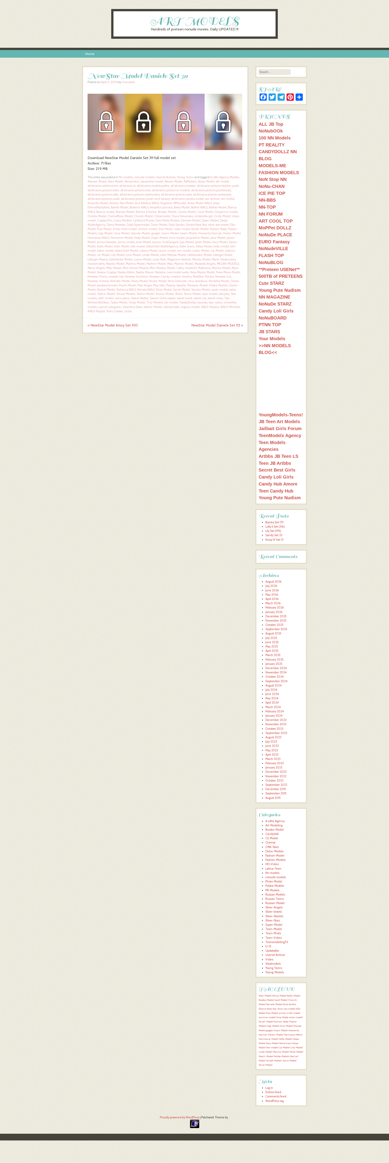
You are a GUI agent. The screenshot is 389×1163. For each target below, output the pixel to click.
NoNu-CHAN (272, 186)
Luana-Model (142, 259)
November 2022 (275, 776)
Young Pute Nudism (280, 290)
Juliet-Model (203, 242)
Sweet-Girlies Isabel (162, 298)
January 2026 (274, 612)
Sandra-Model (200, 289)
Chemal (270, 842)
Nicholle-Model (120, 281)
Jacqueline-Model (197, 237)
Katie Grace (187, 246)
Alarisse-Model (97, 181)
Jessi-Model (143, 242)
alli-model (222, 181)
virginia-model (190, 307)
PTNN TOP (270, 324)
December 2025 (276, 616)
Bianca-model (105, 212)
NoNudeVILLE (273, 248)
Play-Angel (145, 285)
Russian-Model (275, 903)
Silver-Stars (272, 920)
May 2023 (271, 750)
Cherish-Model (143, 216)
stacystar (224, 294)
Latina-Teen (273, 868)
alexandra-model (151, 181)
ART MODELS (194, 21)
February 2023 (274, 763)
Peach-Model (127, 285)
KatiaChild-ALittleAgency (162, 246)
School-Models (125, 294)
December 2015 (275, 789)
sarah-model (219, 289)
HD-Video (272, 864)
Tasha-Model (118, 302)
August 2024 (273, 685)
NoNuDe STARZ (275, 303)
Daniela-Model (190, 220)
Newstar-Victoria (98, 281)
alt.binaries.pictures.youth (104, 199)
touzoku (202, 302)
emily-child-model (125, 229)
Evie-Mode (165, 229)
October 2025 (274, 625)
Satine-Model (106, 294)
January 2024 (274, 715)
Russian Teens (274, 899)
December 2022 (276, 771)
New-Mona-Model (228, 272)
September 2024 (276, 681)
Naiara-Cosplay (106, 272)
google (155, 233)
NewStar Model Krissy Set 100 (113, 325)
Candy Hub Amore (278, 483)
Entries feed (273, 1092)
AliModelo (190, 181)
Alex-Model (115, 181)
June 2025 (272, 642)
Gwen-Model (188, 233)
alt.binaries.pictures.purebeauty (211, 190)
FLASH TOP (271, 255)
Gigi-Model (105, 233)
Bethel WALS (199, 207)
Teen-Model (273, 929)
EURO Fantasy (274, 241)
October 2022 (274, 780)
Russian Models (275, 894)
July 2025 (271, 638)
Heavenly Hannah (210, 233)
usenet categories (109, 307)
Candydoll (271, 834)
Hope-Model (159, 237)
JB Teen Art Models (279, 421)
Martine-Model (156, 263)
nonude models (144, 177)
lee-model (184, 250)
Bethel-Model (218, 207)
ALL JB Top (271, 124)
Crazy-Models (122, 220)
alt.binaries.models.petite (153, 185)
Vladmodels (273, 963)
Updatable (272, 950)
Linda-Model (150, 255)
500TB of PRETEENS (281, 276)
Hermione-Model (121, 237)
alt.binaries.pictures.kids (135, 190)
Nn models (126, 177)
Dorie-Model (159, 224)
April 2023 (271, 754)
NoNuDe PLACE (275, 234)
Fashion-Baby (218, 229)
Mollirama (204, 268)
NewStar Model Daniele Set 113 (217, 325)
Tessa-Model (137, 302)
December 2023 (276, 720)
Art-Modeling (274, 825)
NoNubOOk (271, 130)
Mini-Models (158, 268)
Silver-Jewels (273, 911)
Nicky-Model (139, 281)
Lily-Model (118, 255)
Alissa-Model (206, 181)
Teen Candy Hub (276, 490)
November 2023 (275, 724)
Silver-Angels (274, 907)
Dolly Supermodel (138, 224)
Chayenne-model (226, 212)
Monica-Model (221, 268)
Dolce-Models (274, 851)
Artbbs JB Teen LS (278, 456)
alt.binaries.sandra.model (187, 199)
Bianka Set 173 (274, 522)
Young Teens (185, 177)
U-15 (268, 946)
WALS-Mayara (210, 307)
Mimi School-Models (135, 268)
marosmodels (96, 263)
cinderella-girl (203, 216)
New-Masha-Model (202, 272)
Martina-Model (135, 263)
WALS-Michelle (230, 307)
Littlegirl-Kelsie (222, 255)
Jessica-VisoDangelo (165, 242)
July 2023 (271, 741)
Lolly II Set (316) (275, 526)
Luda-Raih (159, 259)
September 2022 (276, 785)
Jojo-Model (187, 242)
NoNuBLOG (271, 262)
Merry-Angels (96, 268)
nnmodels (128, 82)
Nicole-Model (158, 281)
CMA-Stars (272, 847)
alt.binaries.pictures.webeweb (212, 194)
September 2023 (276, 733)
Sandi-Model (181, 289)
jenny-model (126, 242)
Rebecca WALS (126, 289)
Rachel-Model (106, 289)
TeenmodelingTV (276, 942)
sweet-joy (200, 298)
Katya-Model (204, 246)
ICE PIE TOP (272, 193)
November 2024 (276, 672)
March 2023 (272, 759)
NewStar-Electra (203, 276)
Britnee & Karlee (146, 212)
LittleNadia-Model (121, 259)
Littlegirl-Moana (98, 259)
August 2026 (273, 581)
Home (89, 54)
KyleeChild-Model (126, 250)
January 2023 (273, 767)
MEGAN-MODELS (228, 263)
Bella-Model (182, 207)
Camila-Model (187, 212)
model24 (191, 268)
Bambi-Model (119, 207)
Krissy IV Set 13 (274, 539)
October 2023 (274, 728)
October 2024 (274, 676)
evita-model (182, 229)
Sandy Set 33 (273, 535)
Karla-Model (105, 246)
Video (269, 959)
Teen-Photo (273, 933)
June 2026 (272, 590)
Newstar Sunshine (136, 276)
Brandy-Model (125, 212)
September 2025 (276, 629)
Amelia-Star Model (121, 203)
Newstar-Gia (223, 276)
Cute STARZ (271, 283)
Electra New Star (196, 224)
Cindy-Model (222, 216)
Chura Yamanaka (182, 216)
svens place (122, 298)
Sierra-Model (192, 294)
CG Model (271, 838)
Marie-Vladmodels (224, 259)
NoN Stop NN (273, 179)
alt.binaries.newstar (183, 185)
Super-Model (273, 924)
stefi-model (105, 298)
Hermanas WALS (98, 237)
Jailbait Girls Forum (280, 428)
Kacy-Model (220, 242)
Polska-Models (218, 285)
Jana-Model (218, 237)
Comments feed (275, 1096)
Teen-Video (273, 938)
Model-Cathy (175, 268)
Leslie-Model (200, 250)
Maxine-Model (183, 263)
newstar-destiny (181, 276)
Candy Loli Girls (276, 310)
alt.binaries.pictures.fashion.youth (218, 185)
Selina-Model (145, 294)
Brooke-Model (167, 212)
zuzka (128, 311)
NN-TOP (267, 207)
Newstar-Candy (159, 276)
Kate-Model (121, 246)
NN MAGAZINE (274, 296)
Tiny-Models (155, 302)
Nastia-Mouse (145, 272)
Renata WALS (146, 289)
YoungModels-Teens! (281, 414)
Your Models (272, 338)
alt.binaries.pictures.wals (176, 194)
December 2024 (276, 668)
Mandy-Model (201, 259)
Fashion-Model (274, 855)
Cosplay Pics (104, 220)
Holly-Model (142, 237)
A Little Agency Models (224, 177)
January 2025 (273, 664)
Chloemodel (162, 216)
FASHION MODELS (279, 172)
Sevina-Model (165, 294)
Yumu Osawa (114, 311)
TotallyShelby (187, 302)
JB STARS (269, 331)
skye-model (209, 294)
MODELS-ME (272, 165)
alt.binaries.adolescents (103, 185)
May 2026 (271, 594)
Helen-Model (232, 233)
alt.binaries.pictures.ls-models (171, 190)
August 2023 (273, 737)
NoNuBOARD (273, 317)
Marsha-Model (115, 263)
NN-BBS (267, 200)
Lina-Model (133, 255)
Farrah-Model (199, 229)
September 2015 (276, 793)
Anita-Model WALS (200, 203)
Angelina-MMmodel (173, 203)
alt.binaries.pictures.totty (103, 194)
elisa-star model (218, 224)
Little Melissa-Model (173, 255)
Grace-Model (170, 233)
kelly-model (221, 246)
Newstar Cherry (97, 276)
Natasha (160, 272)
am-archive (212, 199)
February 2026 (274, 607)
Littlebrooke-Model (199, 255)
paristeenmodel (107, 285)
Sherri (179, 294)
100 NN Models (275, 137)
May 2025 (271, 646)
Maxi (170, 263)
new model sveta (178, 272)
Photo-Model (273, 881)
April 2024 (272, 702)
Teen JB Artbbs (275, 463)
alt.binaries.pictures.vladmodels (140, 194)
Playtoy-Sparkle (176, 285)
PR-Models (272, 890)
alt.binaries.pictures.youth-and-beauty (145, 199)
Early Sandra (177, 224)
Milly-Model (113, 268)
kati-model (138, 246)
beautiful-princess (161, 207)
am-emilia (227, 199)
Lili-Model (103, 255)
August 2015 (273, 798)
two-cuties (215, 302)
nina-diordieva (197, 281)
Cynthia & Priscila (143, 220)
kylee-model (105, 250)
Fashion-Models (275, 860)
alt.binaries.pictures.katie (103, 190)
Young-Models (274, 972)
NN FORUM (271, 214)
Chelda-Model (97, 216)
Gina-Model (121, 233)
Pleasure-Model (197, 285)
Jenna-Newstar (106, 242)
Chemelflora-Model (120, 216)
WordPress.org (274, 1101)
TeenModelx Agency (280, 435)
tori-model (171, 302)
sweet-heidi (184, 298)
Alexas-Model (173, 181)
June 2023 (272, 746)
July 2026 (271, 586)
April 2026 (272, 599)
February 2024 (274, 711)
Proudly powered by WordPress (179, 1117)
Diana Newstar (116, 224)
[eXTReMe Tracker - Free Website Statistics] (194, 1127)
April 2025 (271, 650)
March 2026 (273, 603)
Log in (269, 1088)
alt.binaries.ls (127, 185)
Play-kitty (159, 285)
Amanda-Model (98, 203)
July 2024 (271, 689)
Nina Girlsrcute (177, 281)
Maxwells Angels (204, 263)
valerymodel (171, 307)
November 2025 (275, 620)
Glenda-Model (140, 233)
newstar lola (116, 276)
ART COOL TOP (276, 220)
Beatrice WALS (139, 207)
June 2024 (272, 694)
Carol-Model (205, 212)
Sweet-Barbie (140, 298)
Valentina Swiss (132, 307)
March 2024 (273, 707)
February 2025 (274, 659)
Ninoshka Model (219, 281)
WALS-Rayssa (96, 311)
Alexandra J (131, 181)
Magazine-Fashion (179, 259)
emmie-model (147, 229)
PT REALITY (272, 144)
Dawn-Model (210, 220)
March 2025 (272, 655)
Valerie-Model (153, 307)
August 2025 (273, 633)
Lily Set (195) (273, 531)
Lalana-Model (149, 250)
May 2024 (271, 698)
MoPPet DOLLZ (275, 227)
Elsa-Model (104, 229)
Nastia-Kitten (126, 272)
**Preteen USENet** (279, 269)
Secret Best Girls (277, 469)
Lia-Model (217, 250)
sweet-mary (215, 298)
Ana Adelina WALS (147, 203)
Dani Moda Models (167, 220)
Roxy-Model (164, 289)
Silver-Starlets (274, 916)
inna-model (177, 237)
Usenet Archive (166, 177)
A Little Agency (275, 821)
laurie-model (167, 250)
